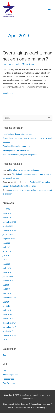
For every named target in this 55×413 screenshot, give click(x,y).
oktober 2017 (8, 331)
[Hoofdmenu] (49, 9)
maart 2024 (7, 213)
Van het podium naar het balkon (16, 150)
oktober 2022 (8, 226)
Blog (25, 64)
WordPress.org (9, 383)
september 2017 (9, 335)
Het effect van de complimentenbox (17, 134)
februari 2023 (8, 218)
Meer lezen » (8, 92)
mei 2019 (6, 289)
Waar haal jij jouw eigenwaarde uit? (17, 146)
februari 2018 (8, 319)
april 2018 (7, 310)
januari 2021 (8, 251)
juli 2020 (6, 255)
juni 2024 (6, 209)
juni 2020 (6, 260)
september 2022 (9, 230)
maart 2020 (7, 272)
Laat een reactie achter (12, 64)
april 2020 (7, 268)
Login (5, 370)
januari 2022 (8, 234)
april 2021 (7, 247)
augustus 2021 (9, 239)
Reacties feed (8, 379)
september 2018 (9, 298)
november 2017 (9, 327)
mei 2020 (6, 264)
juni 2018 (6, 306)
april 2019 (7, 293)
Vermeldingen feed (10, 375)
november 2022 (9, 222)
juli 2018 (6, 302)
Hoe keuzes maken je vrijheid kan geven (19, 155)
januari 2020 (8, 277)
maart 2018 (7, 314)
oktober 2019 (8, 281)
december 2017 (9, 323)
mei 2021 (6, 243)
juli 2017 (6, 340)
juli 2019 (6, 285)
